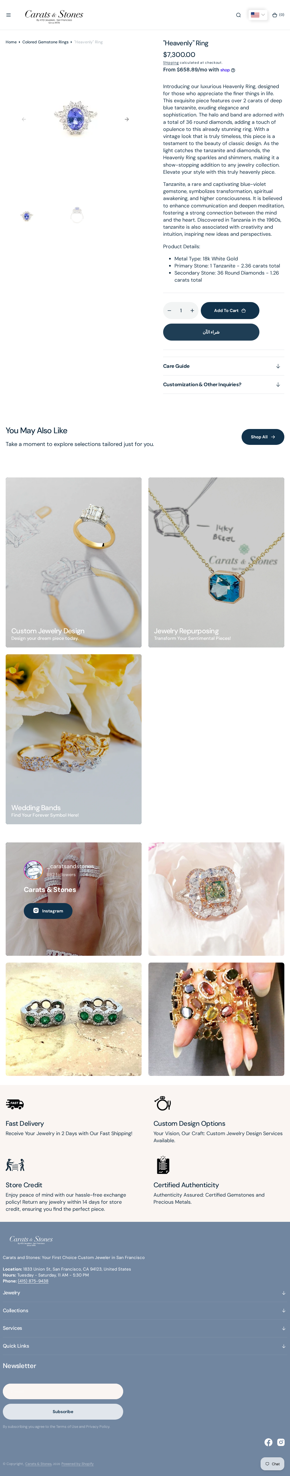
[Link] (74, 562)
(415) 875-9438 (33, 1281)
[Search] (238, 15)
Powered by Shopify (77, 1464)
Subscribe (63, 1412)
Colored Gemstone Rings (45, 41)
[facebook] (268, 1442)
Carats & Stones (38, 1464)
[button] (8, 15)
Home (11, 41)
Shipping (171, 62)
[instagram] (281, 1442)
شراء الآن (211, 332)
